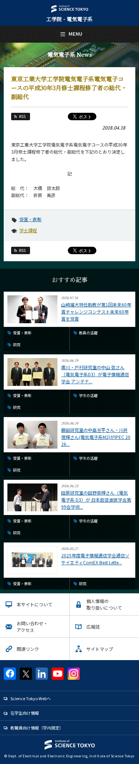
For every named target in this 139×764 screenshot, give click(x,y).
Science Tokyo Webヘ (30, 698)
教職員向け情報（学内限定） (36, 728)
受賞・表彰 (30, 219)
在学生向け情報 (24, 713)
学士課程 (28, 230)
